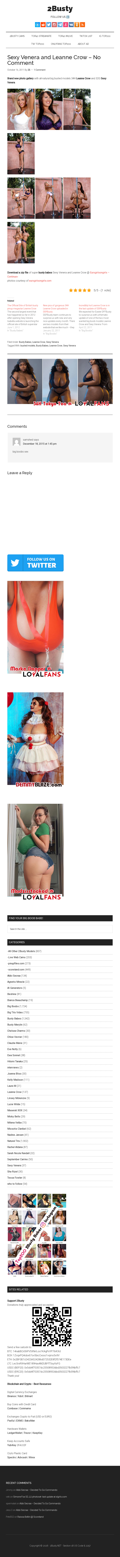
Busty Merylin (14, 1024)
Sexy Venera (52, 342)
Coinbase (12, 1408)
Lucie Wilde (13, 1104)
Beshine (11, 994)
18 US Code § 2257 (80, 1545)
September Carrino (17, 1159)
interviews (13, 1067)
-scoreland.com (15, 969)
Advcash (22, 1457)
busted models (27, 345)
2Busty (60, 8)
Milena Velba (14, 1122)
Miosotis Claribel (16, 1128)
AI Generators (14, 987)
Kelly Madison (15, 1079)
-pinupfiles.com (15, 963)
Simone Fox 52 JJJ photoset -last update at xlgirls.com (40, 1496)
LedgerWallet (14, 1432)
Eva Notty (12, 1049)
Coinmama (25, 1408)
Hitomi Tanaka (15, 1061)
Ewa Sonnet (13, 1055)
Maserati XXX (14, 1110)
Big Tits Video (15, 1012)
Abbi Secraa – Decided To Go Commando (36, 1490)
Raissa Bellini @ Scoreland (31, 1517)
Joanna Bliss (14, 1073)
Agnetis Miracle (16, 981)
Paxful (10, 1420)
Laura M (11, 1085)
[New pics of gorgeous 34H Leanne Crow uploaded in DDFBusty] (61, 319)
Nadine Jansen (15, 1134)
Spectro (11, 1457)
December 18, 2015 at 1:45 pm (40, 443)
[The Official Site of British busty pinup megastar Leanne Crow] (25, 318)
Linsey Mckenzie (16, 1098)
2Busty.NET (55, 1545)
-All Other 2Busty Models (21, 951)
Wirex (32, 1457)
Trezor (27, 1432)
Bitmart (29, 1396)
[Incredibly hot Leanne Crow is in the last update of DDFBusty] (97, 318)
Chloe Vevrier (14, 1036)
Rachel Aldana (15, 1147)
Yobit (20, 1396)
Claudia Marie (14, 1043)
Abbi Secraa (13, 975)
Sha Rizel (12, 1171)
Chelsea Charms (16, 1030)
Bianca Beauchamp (17, 1000)
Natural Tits (13, 1140)
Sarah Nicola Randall (18, 1153)
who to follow (14, 1183)
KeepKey (37, 1432)
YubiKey (11, 1445)
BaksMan (30, 1420)
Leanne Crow (38, 342)
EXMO (19, 1420)
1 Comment (39, 70)
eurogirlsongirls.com (40, 280)
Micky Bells (13, 1116)
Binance (11, 1396)
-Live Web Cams (16, 957)
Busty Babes (25, 342)
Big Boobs (13, 1006)
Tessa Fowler (14, 1177)
